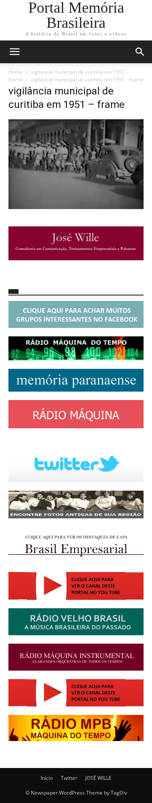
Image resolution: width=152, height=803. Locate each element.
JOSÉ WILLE (98, 778)
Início (47, 778)
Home (15, 71)
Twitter (69, 778)
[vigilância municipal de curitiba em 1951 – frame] (76, 206)
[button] (14, 51)
